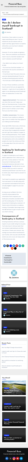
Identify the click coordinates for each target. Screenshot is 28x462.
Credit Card (8, 404)
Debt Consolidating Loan (11, 330)
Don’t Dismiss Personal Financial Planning (13, 356)
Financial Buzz (15, 4)
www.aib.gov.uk (6, 166)
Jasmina (9, 32)
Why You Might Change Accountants (12, 347)
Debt (4, 19)
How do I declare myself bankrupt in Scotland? (12, 26)
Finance (7, 388)
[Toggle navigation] (2, 5)
